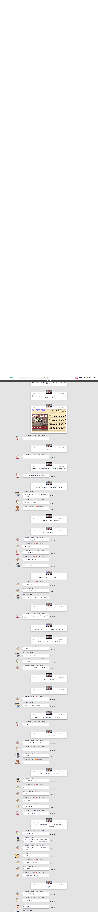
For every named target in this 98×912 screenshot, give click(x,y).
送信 (65, 908)
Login (95, 2)
